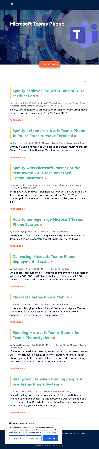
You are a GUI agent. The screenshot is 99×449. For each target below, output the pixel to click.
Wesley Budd (19, 185)
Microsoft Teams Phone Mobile (41, 297)
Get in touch (49, 64)
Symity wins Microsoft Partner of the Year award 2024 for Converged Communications (46, 172)
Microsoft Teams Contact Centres (26, 106)
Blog (60, 106)
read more (16, 119)
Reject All (34, 438)
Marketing (17, 103)
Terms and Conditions (69, 434)
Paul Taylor (18, 269)
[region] (33, 431)
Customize (17, 438)
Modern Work (49, 106)
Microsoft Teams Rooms (74, 103)
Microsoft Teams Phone (51, 103)
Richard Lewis (19, 391)
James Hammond (21, 345)
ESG (84, 434)
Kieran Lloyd (18, 231)
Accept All (50, 438)
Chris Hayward (20, 143)
